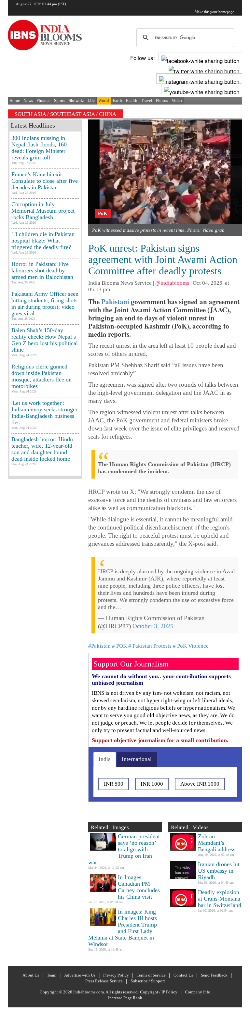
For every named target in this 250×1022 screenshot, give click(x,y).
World (103, 100)
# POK (119, 646)
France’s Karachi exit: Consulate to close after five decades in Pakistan (44, 181)
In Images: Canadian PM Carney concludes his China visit (139, 887)
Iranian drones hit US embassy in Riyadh (219, 870)
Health (131, 100)
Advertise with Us (79, 975)
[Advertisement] (45, 688)
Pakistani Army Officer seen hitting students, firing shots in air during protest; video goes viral (44, 304)
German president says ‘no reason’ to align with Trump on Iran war (124, 849)
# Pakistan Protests (150, 646)
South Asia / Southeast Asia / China (65, 114)
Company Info (197, 992)
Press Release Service (104, 980)
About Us (30, 975)
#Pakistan (99, 646)
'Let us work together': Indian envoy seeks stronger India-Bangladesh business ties (44, 413)
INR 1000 (152, 784)
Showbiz (76, 100)
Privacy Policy (116, 975)
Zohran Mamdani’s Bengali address (216, 843)
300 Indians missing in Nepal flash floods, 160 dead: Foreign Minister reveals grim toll (39, 148)
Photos (162, 100)
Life (91, 100)
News (28, 100)
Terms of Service (151, 975)
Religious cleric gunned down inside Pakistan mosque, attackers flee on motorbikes (41, 376)
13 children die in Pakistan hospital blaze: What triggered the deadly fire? (43, 240)
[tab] (104, 759)
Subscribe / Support (148, 980)
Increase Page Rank (125, 997)
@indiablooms (172, 283)
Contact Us (183, 975)
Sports (59, 100)
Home (14, 100)
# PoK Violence (191, 646)
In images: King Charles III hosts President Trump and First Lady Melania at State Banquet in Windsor (122, 927)
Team (51, 975)
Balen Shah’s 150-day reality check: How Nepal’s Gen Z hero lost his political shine (44, 340)
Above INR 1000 (199, 784)
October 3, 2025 (153, 626)
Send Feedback (214, 975)
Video (177, 100)
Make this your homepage (214, 12)
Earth (117, 100)
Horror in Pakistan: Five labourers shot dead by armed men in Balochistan (42, 270)
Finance (43, 100)
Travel (146, 100)
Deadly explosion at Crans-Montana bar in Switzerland (219, 898)
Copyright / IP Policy (158, 992)
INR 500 (113, 784)
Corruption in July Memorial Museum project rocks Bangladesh (43, 210)
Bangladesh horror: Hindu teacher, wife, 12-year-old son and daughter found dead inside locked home (42, 449)
